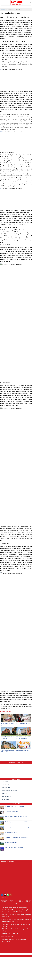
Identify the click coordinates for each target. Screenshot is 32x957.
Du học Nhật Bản (6, 787)
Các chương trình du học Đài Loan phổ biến (16, 837)
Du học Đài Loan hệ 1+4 (22, 750)
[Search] (30, 2)
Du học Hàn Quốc (6, 784)
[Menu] (2, 3)
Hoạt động (4, 793)
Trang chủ (3, 9)
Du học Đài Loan (6, 782)
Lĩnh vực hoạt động (7, 796)
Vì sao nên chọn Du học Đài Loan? (14, 847)
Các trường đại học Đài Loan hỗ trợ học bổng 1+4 (18, 827)
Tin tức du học (5, 799)
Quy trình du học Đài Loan (23, 723)
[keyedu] (16, 2)
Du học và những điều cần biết (9, 790)
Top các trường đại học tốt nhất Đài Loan (16, 816)
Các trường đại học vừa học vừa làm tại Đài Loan (17, 822)
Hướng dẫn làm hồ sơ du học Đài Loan (15, 806)
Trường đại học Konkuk (11, 842)
